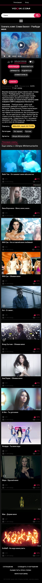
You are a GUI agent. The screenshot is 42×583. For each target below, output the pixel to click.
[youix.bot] (4, 81)
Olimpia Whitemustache (20, 136)
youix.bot (13, 81)
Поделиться (26, 71)
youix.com (14, 579)
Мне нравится (8, 62)
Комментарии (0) (21, 75)
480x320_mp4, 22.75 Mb (23, 126)
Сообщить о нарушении (28, 567)
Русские (28, 131)
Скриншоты (14, 71)
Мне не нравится (11, 62)
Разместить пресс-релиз (20, 570)
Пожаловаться (27, 66)
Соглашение (8, 567)
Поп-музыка (18, 131)
